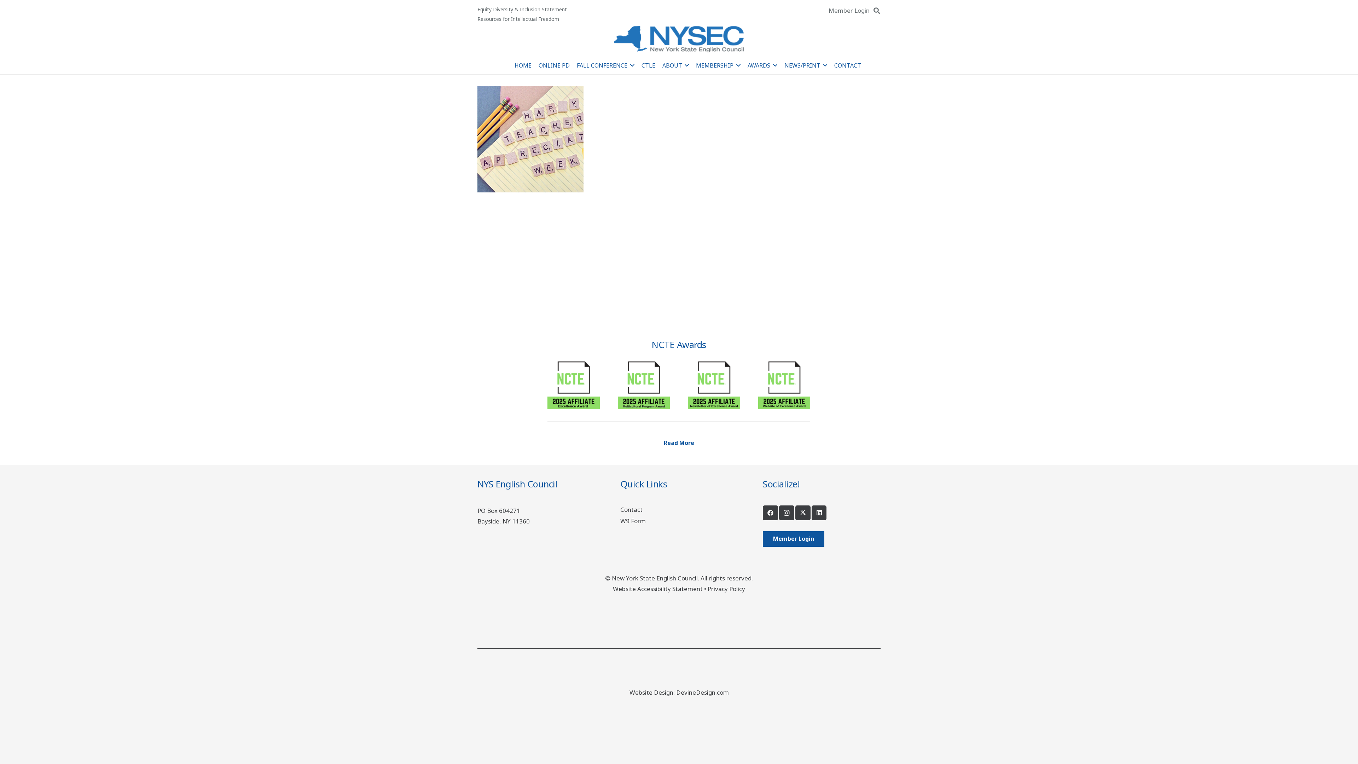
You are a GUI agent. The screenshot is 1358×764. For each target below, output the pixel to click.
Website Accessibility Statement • (660, 589)
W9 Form (633, 521)
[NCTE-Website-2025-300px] (784, 383)
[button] (877, 10)
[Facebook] (770, 513)
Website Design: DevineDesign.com (679, 692)
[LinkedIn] (819, 513)
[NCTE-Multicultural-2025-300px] (644, 383)
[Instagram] (786, 513)
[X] (803, 513)
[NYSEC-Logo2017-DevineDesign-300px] (679, 39)
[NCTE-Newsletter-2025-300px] (714, 383)
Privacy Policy (726, 589)
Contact (631, 509)
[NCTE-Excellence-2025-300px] (573, 383)
